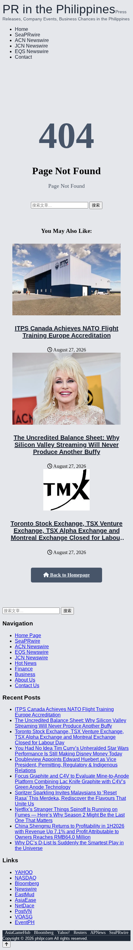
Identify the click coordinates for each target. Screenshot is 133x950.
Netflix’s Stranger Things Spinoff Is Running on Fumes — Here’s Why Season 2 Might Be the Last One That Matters (70, 815)
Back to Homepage (69, 575)
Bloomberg (27, 883)
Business (25, 674)
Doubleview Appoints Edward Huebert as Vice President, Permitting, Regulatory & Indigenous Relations (66, 765)
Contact (23, 57)
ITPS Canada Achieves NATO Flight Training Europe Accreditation (66, 332)
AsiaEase (25, 900)
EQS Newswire (32, 51)
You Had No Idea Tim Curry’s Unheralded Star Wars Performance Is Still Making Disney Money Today (72, 751)
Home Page (28, 635)
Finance (24, 668)
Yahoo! (63, 932)
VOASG (23, 916)
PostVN (23, 911)
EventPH (25, 922)
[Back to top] (6, 944)
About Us (25, 680)
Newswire (26, 889)
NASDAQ (25, 878)
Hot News (25, 663)
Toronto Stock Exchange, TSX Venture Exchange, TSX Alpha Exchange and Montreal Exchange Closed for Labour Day (66, 534)
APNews (97, 932)
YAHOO (23, 872)
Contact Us (27, 685)
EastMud (24, 894)
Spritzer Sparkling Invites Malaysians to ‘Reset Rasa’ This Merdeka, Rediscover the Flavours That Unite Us (70, 798)
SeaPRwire (27, 34)
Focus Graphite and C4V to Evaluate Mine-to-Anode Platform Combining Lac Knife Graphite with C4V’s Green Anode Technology (72, 781)
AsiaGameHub (17, 932)
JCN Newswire (31, 45)
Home (21, 29)
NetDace (24, 905)
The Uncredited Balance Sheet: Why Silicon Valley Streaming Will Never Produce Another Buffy (66, 444)
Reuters (80, 932)
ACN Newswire (32, 40)
